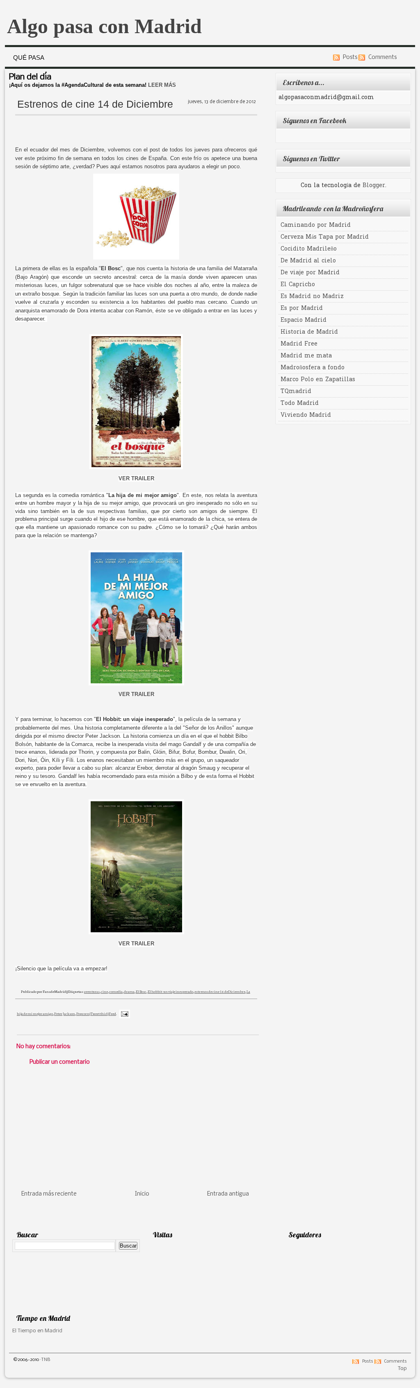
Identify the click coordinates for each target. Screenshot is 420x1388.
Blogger (374, 185)
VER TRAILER (136, 478)
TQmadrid (296, 391)
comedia (116, 991)
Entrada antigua (228, 1194)
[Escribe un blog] (132, 1012)
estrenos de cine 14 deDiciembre (219, 991)
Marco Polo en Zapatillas (318, 379)
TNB (45, 1360)
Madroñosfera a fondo (313, 368)
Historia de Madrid (309, 332)
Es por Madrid (302, 308)
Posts (350, 57)
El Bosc (141, 991)
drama (129, 991)
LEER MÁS (162, 85)
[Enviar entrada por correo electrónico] (123, 1013)
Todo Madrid (300, 403)
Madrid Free (299, 344)
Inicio (142, 1194)
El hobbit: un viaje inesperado (170, 991)
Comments (382, 57)
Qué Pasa (28, 57)
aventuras (92, 991)
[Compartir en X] (132, 1022)
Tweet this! (99, 1013)
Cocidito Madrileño (309, 249)
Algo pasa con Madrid (104, 26)
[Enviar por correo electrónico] (132, 1002)
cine (104, 991)
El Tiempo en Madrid (37, 1331)
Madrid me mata (306, 356)
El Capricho (298, 284)
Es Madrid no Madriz (312, 296)
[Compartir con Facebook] (132, 1032)
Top (402, 1368)
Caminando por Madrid (316, 225)
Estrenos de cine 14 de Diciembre (95, 104)
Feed (112, 1013)
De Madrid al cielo (308, 261)
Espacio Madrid (303, 320)
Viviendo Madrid (306, 415)
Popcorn (82, 1013)
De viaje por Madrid (310, 273)
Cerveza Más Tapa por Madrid (325, 237)
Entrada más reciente (49, 1194)
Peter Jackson (64, 1013)
